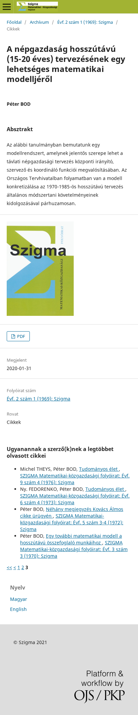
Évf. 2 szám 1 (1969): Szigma (85, 22)
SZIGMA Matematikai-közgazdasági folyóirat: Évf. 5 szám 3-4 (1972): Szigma (71, 522)
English (18, 609)
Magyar (18, 599)
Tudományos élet (99, 469)
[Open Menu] (6, 6)
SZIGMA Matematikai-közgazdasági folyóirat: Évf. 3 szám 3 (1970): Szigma (74, 549)
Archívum (39, 22)
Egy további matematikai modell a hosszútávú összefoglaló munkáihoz (71, 539)
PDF (20, 336)
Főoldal (14, 22)
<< (9, 567)
